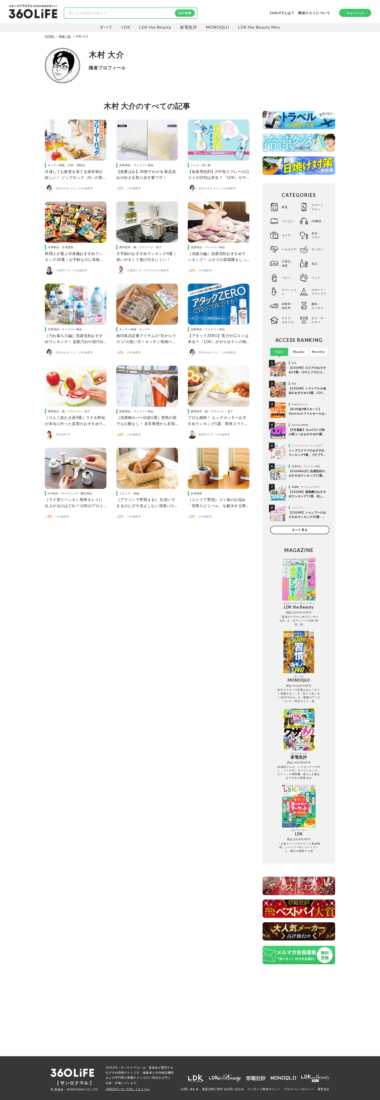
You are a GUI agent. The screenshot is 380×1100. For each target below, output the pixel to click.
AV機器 (316, 221)
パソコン (288, 221)
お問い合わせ (190, 1089)
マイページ (355, 13)
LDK (125, 27)
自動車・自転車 (288, 306)
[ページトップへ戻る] (368, 1058)
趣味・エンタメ (317, 306)
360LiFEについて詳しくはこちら (128, 1089)
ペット (315, 277)
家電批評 (188, 27)
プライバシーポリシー (299, 1089)
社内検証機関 (164, 1072)
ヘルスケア (289, 249)
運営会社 (323, 1089)
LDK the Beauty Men (259, 27)
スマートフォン (317, 207)
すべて (106, 27)
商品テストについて (314, 13)
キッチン (317, 249)
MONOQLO (217, 27)
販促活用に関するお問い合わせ (223, 1089)
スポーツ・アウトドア (318, 291)
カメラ (286, 235)
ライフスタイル (288, 320)
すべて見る (299, 530)
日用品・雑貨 (288, 263)
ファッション (289, 291)
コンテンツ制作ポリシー (264, 1089)
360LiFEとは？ (282, 13)
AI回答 (186, 13)
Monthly (318, 352)
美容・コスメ (315, 235)
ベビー (286, 277)
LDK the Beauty (155, 27)
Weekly (299, 352)
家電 (285, 207)
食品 (314, 263)
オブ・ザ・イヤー (318, 320)
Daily (279, 352)
